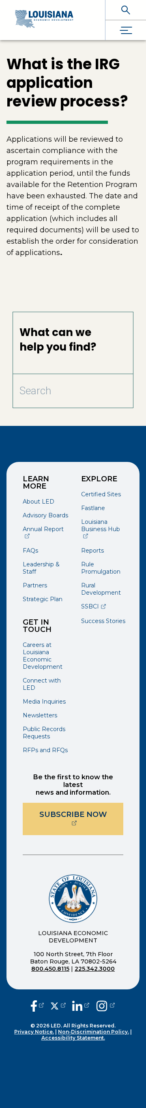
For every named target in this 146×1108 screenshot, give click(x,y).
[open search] (125, 10)
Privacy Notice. (34, 1032)
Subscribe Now (81, 814)
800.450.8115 (50, 968)
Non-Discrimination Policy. (93, 1032)
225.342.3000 (95, 968)
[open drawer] (125, 30)
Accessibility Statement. (73, 1038)
